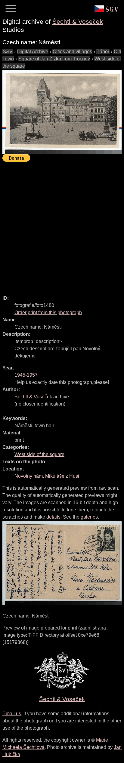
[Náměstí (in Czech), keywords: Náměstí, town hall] (62, 112)
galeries (89, 516)
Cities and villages (72, 51)
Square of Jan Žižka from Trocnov (54, 58)
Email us (11, 713)
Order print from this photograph (48, 312)
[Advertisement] (62, 226)
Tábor (103, 51)
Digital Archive (32, 51)
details (53, 516)
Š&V (8, 51)
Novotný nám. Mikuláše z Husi (46, 476)
